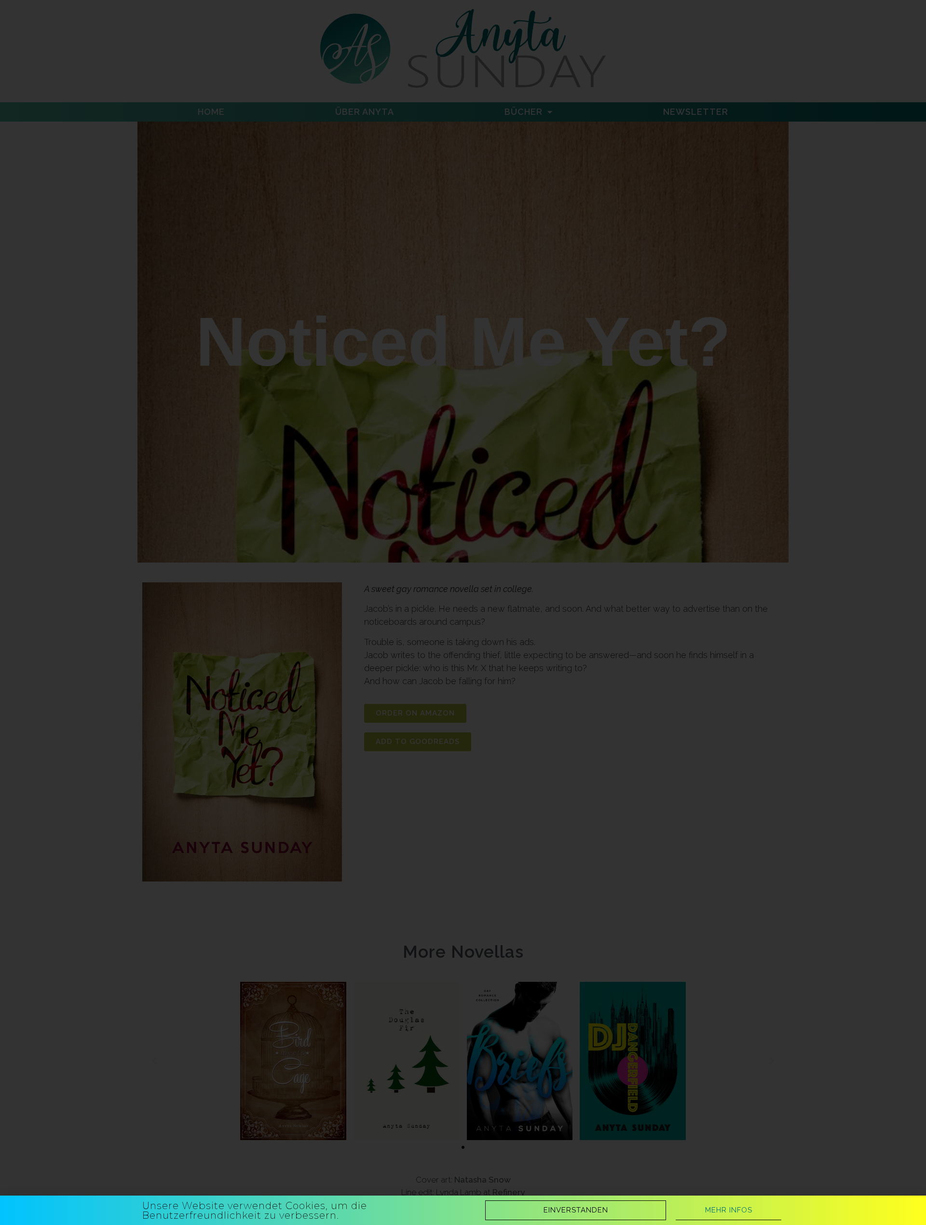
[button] (575, 1210)
